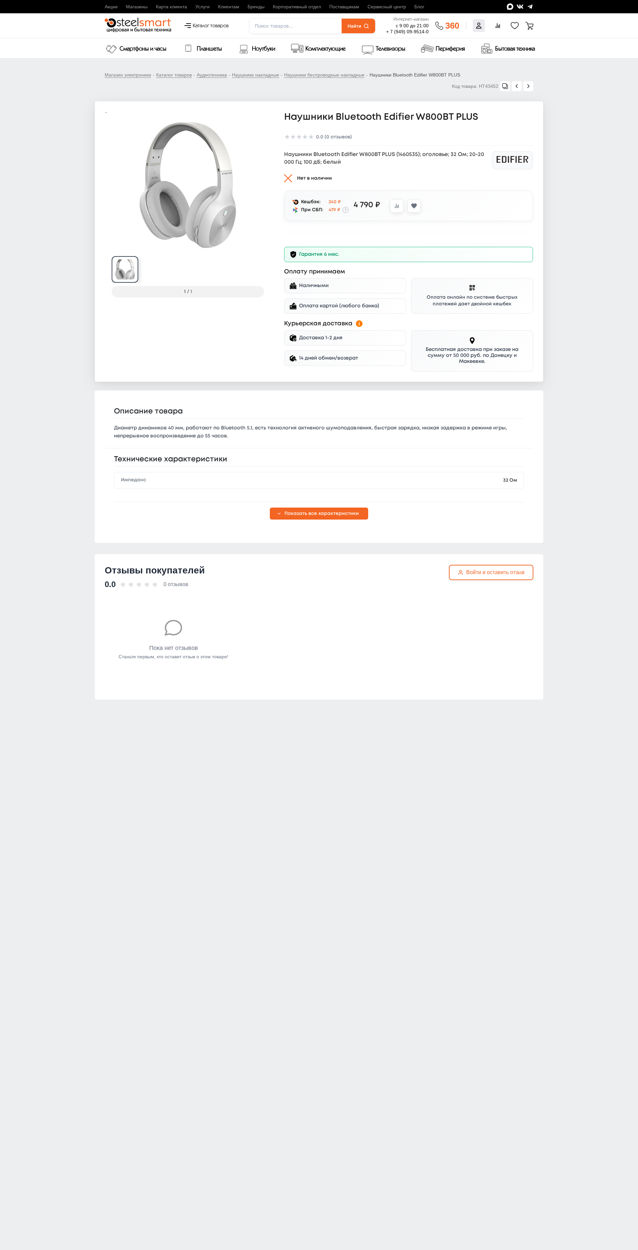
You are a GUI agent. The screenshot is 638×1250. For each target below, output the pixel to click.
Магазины (137, 6)
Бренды (256, 6)
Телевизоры (390, 49)
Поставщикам (344, 6)
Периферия (450, 49)
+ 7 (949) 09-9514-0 (407, 31)
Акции (111, 6)
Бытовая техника (515, 49)
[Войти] (479, 25)
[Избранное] (515, 26)
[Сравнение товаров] (497, 25)
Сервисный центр (387, 6)
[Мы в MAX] (510, 6)
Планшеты (209, 49)
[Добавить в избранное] (414, 206)
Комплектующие (325, 49)
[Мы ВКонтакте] (520, 6)
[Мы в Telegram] (530, 6)
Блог (419, 6)
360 (452, 26)
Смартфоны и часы (143, 49)
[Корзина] (529, 26)
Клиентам (228, 6)
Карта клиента (171, 6)
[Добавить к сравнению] (396, 206)
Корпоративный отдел (297, 6)
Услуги (202, 6)
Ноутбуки (263, 49)
